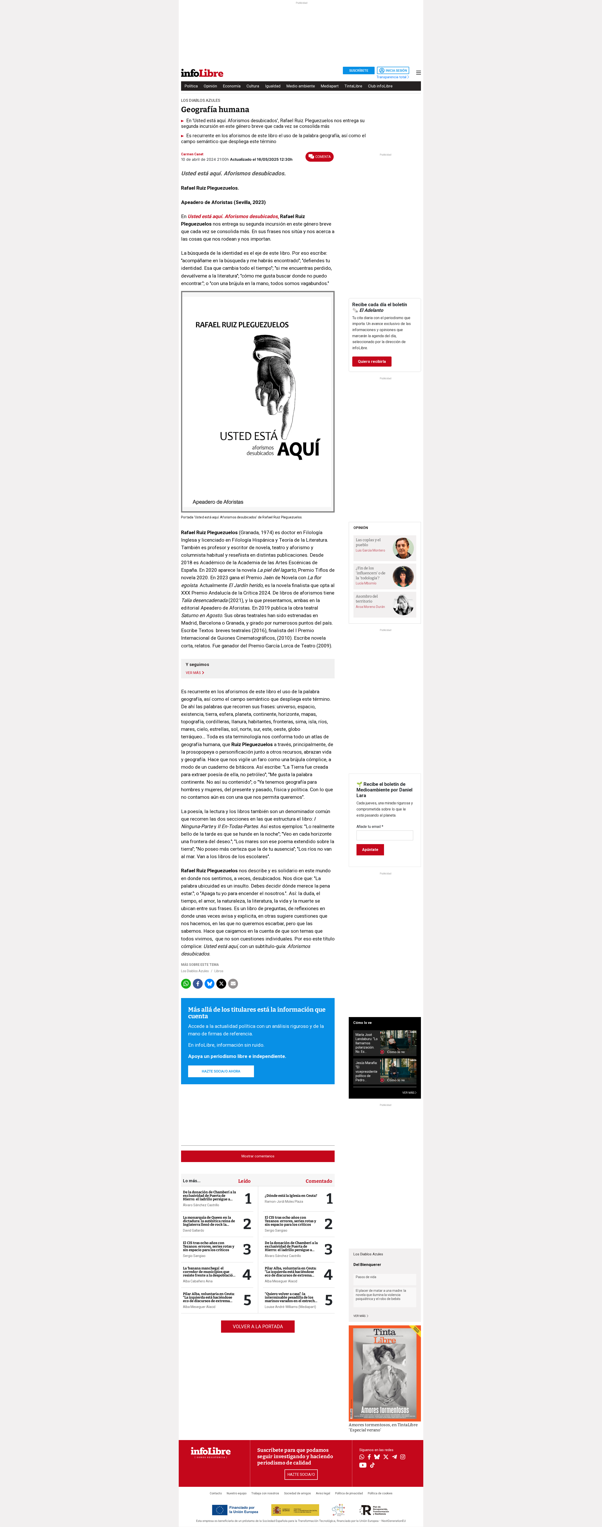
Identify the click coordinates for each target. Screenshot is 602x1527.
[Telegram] (394, 1457)
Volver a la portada (258, 1326)
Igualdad (273, 86)
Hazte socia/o (301, 1474)
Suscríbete (358, 70)
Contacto (216, 1493)
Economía (232, 86)
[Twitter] (386, 1457)
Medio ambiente (300, 86)
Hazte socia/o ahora (221, 1071)
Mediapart (330, 86)
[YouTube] (363, 1465)
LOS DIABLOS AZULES (200, 100)
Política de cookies (380, 1493)
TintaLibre (353, 86)
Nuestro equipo (236, 1493)
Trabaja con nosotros (265, 1493)
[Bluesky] (377, 1457)
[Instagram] (402, 1457)
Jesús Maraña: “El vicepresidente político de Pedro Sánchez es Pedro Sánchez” (366, 1071)
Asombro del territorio (367, 598)
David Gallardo (193, 1230)
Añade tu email (369, 826)
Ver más (359, 1316)
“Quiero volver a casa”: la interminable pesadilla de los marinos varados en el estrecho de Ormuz (291, 1299)
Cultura (252, 86)
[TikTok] (372, 1465)
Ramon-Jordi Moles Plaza (284, 1201)
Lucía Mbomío (366, 583)
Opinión (210, 86)
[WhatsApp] (361, 1457)
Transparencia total (391, 77)
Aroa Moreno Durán (370, 607)
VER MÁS (408, 1092)
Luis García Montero (370, 550)
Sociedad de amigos (297, 1493)
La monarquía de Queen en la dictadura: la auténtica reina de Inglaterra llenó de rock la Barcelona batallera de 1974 (209, 1222)
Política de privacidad (349, 1493)
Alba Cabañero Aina (198, 1281)
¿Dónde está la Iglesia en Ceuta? (291, 1196)
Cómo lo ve (362, 1023)
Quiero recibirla (372, 361)
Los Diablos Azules (195, 971)
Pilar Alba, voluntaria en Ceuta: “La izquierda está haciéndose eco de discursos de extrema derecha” (209, 1299)
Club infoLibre (380, 86)
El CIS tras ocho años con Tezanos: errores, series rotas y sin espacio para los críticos (208, 1246)
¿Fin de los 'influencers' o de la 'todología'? (370, 573)
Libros (218, 971)
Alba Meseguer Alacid (199, 1307)
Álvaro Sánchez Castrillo (201, 1205)
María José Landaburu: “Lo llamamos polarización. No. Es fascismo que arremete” (367, 1043)
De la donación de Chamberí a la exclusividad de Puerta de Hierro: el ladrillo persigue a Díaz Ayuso (209, 1197)
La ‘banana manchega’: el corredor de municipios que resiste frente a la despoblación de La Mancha (209, 1273)
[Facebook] (369, 1457)
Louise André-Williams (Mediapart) (290, 1307)
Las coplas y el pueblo (368, 542)
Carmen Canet (192, 154)
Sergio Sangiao (194, 1256)
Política (191, 86)
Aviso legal (323, 1493)
